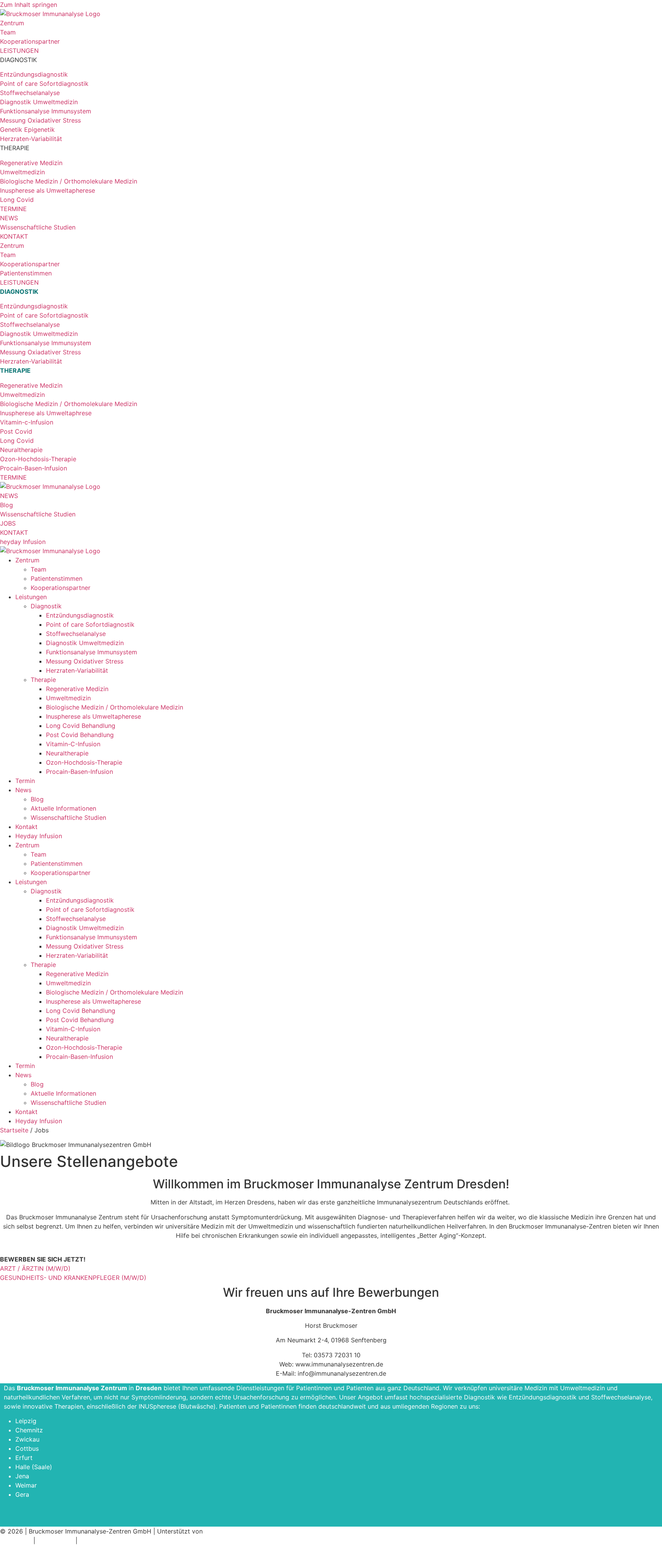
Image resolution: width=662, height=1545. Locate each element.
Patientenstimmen (56, 578)
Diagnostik (46, 606)
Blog (37, 799)
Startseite (14, 1130)
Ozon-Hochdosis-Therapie (84, 762)
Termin (25, 781)
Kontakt (26, 827)
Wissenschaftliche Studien (68, 817)
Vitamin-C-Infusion (73, 744)
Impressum (15, 1540)
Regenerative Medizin (77, 689)
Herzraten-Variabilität (77, 670)
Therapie (43, 679)
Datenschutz (55, 1540)
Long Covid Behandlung (80, 725)
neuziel (215, 1531)
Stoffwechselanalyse (76, 633)
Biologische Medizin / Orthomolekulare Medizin (114, 707)
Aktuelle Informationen (63, 808)
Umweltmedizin (68, 698)
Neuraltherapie (67, 753)
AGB (85, 1540)
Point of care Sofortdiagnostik (90, 624)
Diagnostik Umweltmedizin (85, 643)
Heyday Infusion (38, 836)
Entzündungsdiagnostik (80, 615)
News (23, 790)
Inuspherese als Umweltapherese (93, 716)
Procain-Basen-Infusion (79, 771)
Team (38, 569)
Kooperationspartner (60, 587)
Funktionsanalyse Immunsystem (91, 652)
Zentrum (27, 560)
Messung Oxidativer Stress (84, 661)
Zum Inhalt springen (28, 4)
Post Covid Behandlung (80, 735)
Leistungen (31, 597)
